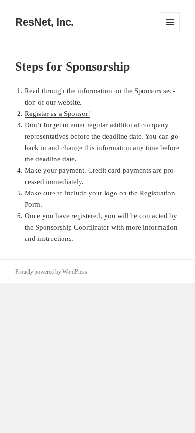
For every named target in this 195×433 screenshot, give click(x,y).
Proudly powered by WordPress (51, 271)
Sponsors (147, 91)
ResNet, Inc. (44, 22)
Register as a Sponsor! (57, 113)
